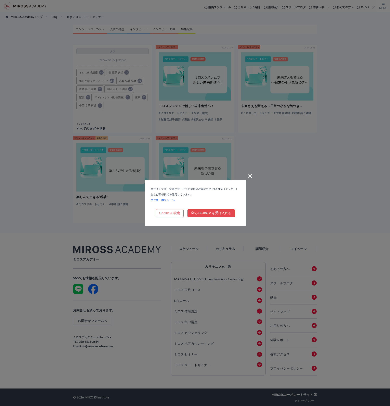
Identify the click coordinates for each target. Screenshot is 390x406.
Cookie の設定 (169, 213)
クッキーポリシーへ (162, 199)
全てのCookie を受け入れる (211, 213)
